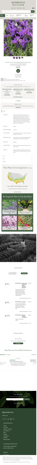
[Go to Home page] (18, 4)
